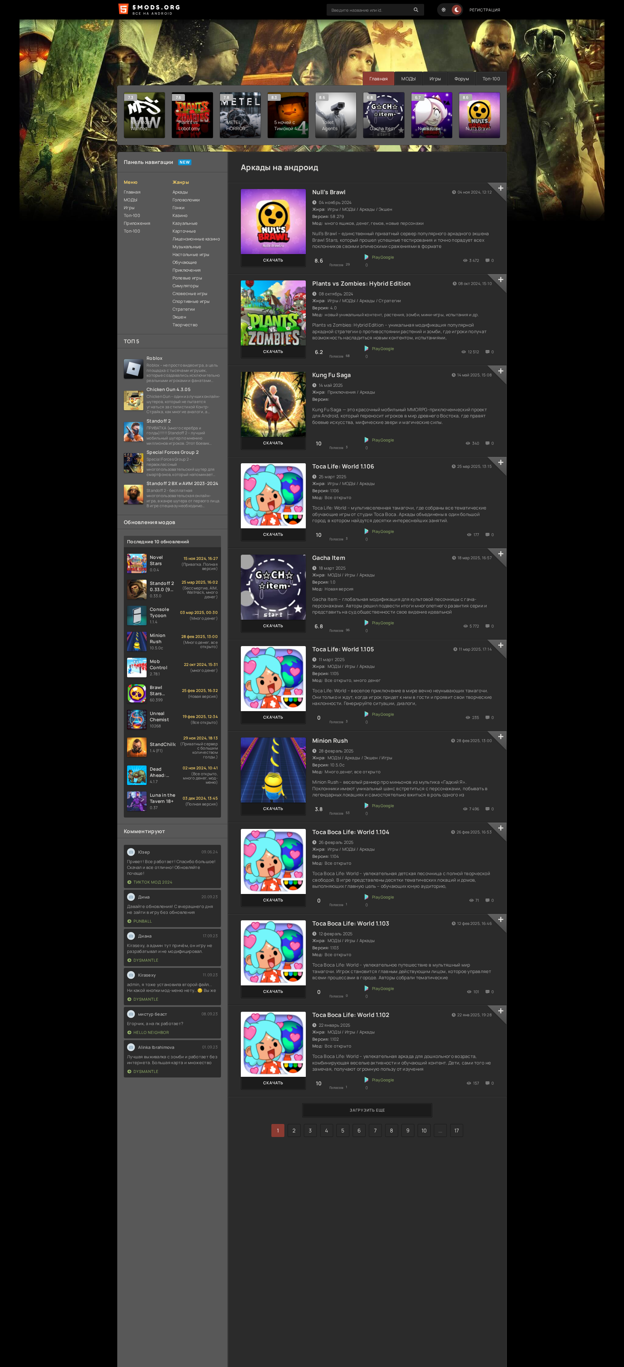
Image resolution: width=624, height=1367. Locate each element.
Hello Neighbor (151, 1032)
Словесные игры (190, 293)
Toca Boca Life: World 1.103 (350, 923)
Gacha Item (328, 558)
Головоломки (186, 200)
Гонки (178, 207)
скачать (273, 260)
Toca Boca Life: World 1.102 (351, 1015)
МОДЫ (408, 78)
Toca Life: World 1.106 (343, 466)
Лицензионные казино (196, 239)
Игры (435, 78)
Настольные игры (191, 254)
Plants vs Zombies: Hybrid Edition (361, 283)
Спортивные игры (191, 301)
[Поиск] (416, 10)
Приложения (137, 223)
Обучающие (185, 262)
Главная (379, 78)
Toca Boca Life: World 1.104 (351, 832)
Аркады (180, 192)
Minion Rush (330, 740)
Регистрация (485, 10)
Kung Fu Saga (331, 375)
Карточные (184, 231)
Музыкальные (187, 247)
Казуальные (185, 223)
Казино (180, 215)
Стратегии (184, 309)
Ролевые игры (187, 278)
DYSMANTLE (146, 960)
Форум (462, 78)
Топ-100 (491, 78)
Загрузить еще (367, 1110)
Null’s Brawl (328, 192)
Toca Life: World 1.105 (343, 649)
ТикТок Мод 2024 (153, 882)
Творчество (185, 325)
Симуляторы (186, 286)
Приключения (187, 270)
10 (424, 1130)
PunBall (143, 921)
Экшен (179, 317)
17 (456, 1130)
